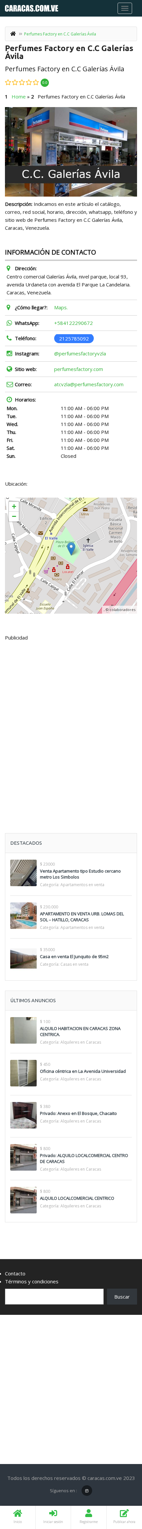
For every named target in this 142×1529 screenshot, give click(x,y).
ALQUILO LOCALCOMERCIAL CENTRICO (77, 1198)
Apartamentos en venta (82, 884)
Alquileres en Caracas (80, 1042)
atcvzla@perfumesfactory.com (89, 384)
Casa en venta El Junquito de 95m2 (74, 956)
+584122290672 (73, 323)
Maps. (61, 307)
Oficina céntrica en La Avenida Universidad (83, 1071)
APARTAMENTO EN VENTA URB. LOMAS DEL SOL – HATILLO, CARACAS (82, 917)
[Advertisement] (71, 720)
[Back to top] (120, 1487)
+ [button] (14, 506)
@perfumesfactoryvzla (80, 353)
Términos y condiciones (31, 1281)
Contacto (15, 1273)
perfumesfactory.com (78, 369)
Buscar (122, 1296)
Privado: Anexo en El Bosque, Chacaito (78, 1113)
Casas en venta (74, 964)
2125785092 (74, 338)
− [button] (14, 516)
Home (19, 96)
